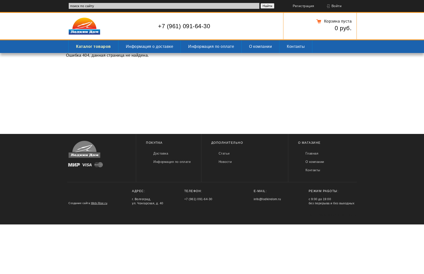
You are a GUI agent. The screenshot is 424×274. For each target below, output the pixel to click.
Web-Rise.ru (99, 203)
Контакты (296, 46)
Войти (336, 6)
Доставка (160, 153)
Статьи (224, 153)
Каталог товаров (93, 46)
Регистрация (303, 6)
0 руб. (343, 28)
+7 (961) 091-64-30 (184, 26)
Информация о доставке (149, 46)
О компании (260, 46)
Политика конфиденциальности (333, 214)
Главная (311, 153)
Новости (225, 162)
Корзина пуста (338, 21)
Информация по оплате (211, 46)
